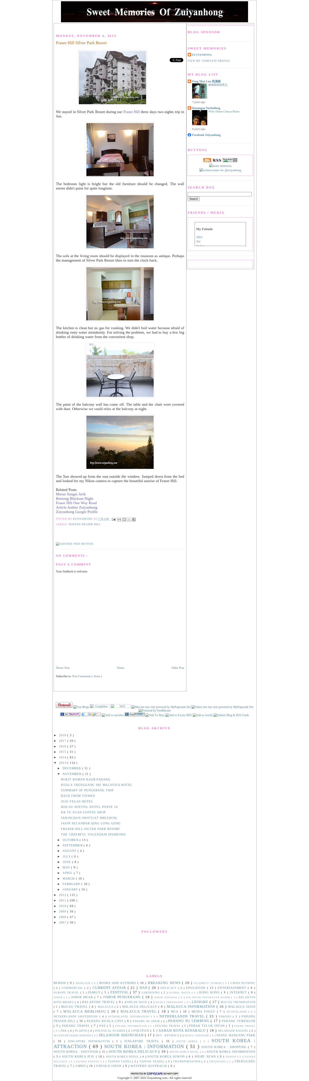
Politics (141, 1030)
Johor (59, 997)
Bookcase (84, 983)
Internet (239, 992)
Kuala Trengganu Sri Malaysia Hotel (96, 784)
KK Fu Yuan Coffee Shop (83, 812)
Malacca (106, 1006)
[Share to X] (129, 519)
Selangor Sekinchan (122, 1035)
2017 (63, 740)
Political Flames (110, 1030)
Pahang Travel (76, 1025)
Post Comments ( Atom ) (87, 676)
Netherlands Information (129, 1016)
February (72, 884)
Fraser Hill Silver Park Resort (81, 42)
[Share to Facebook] (134, 519)
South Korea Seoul (123, 1056)
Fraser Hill (131, 112)
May (67, 867)
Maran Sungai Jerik (71, 494)
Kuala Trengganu (170, 1002)
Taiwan (232, 1056)
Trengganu (218, 1061)
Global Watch (180, 992)
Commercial (73, 987)
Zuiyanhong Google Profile (77, 512)
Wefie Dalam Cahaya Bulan (224, 111)
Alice (199, 237)
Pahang (226, 1016)
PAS (103, 1025)
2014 (63, 757)
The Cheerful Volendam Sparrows (93, 834)
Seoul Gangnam (197, 1035)
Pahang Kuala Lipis (106, 1021)
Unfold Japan (109, 1066)
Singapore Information (90, 1041)
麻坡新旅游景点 (217, 84)
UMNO (81, 1066)
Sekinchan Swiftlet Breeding (89, 817)
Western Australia (149, 1066)
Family (95, 992)
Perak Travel (244, 1026)
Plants (81, 1030)
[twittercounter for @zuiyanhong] (220, 170)
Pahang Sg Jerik (147, 1021)
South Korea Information (231, 1051)
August (70, 850)
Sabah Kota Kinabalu (183, 1030)
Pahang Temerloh (238, 1021)
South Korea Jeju (79, 1056)
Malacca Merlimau (85, 1011)
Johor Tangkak (166, 997)
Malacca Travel (139, 1011)
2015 (63, 752)
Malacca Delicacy (140, 1006)
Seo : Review (167, 1035)
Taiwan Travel (152, 1061)
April (68, 873)
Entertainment (233, 987)
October (71, 840)
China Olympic (242, 983)
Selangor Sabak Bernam (73, 1035)
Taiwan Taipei (120, 1061)
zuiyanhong (202, 54)
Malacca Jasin (241, 1006)
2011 (63, 900)
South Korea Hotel (185, 1052)
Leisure (200, 1002)
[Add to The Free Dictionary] (135, 715)
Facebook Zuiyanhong (206, 135)
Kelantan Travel (99, 1002)
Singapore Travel (143, 1041)
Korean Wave (136, 1002)
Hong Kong (210, 992)
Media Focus (204, 1011)
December (72, 768)
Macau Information (238, 1002)
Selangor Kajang (233, 1030)
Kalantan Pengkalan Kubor (208, 997)
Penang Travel (168, 1025)
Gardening (151, 992)
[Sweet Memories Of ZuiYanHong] (70, 715)
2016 (63, 746)
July (67, 856)
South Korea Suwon (166, 1056)
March (69, 878)
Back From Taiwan (78, 795)
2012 (63, 895)
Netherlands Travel (182, 1016)
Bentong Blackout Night (74, 498)
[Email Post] (113, 519)
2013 (63, 762)
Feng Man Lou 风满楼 (206, 81)
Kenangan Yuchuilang (206, 108)
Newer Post (63, 667)
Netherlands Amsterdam (76, 1016)
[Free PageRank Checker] (230, 161)
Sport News (206, 1056)
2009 (63, 911)
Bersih (60, 983)
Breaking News (165, 983)
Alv (198, 241)
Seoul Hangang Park (236, 1035)
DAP (144, 988)
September (73, 845)
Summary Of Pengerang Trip (87, 790)
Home (120, 667)
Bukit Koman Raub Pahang (85, 779)
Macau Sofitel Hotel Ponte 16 (89, 807)
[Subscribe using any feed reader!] (74, 543)
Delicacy (169, 987)
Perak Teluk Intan (207, 1025)
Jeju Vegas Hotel (77, 801)
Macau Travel (75, 1006)
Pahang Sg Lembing (189, 1021)
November (73, 774)
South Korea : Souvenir (76, 1051)
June (67, 862)
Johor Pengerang (122, 997)
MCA (175, 1011)
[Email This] (119, 519)
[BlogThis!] (124, 519)
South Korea (188, 1041)
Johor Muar (82, 997)
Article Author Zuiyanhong (76, 507)
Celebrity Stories (208, 983)
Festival (120, 992)
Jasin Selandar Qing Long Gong (91, 823)
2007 (63, 922)
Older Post (178, 667)
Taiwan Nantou (88, 1061)
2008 (63, 917)
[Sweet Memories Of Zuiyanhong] (179, 715)
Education (196, 987)
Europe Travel (67, 992)
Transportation (187, 1061)
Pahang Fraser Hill (85, 524)
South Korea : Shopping (224, 1047)
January (71, 889)
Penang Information (131, 1026)
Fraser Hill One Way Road (76, 503)
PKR (64, 1030)
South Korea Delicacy (133, 1051)
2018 (63, 735)
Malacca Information (192, 1007)
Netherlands (237, 1011)
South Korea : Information (145, 1046)
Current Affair (110, 988)
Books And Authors (118, 983)
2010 (63, 906)
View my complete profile (209, 60)
